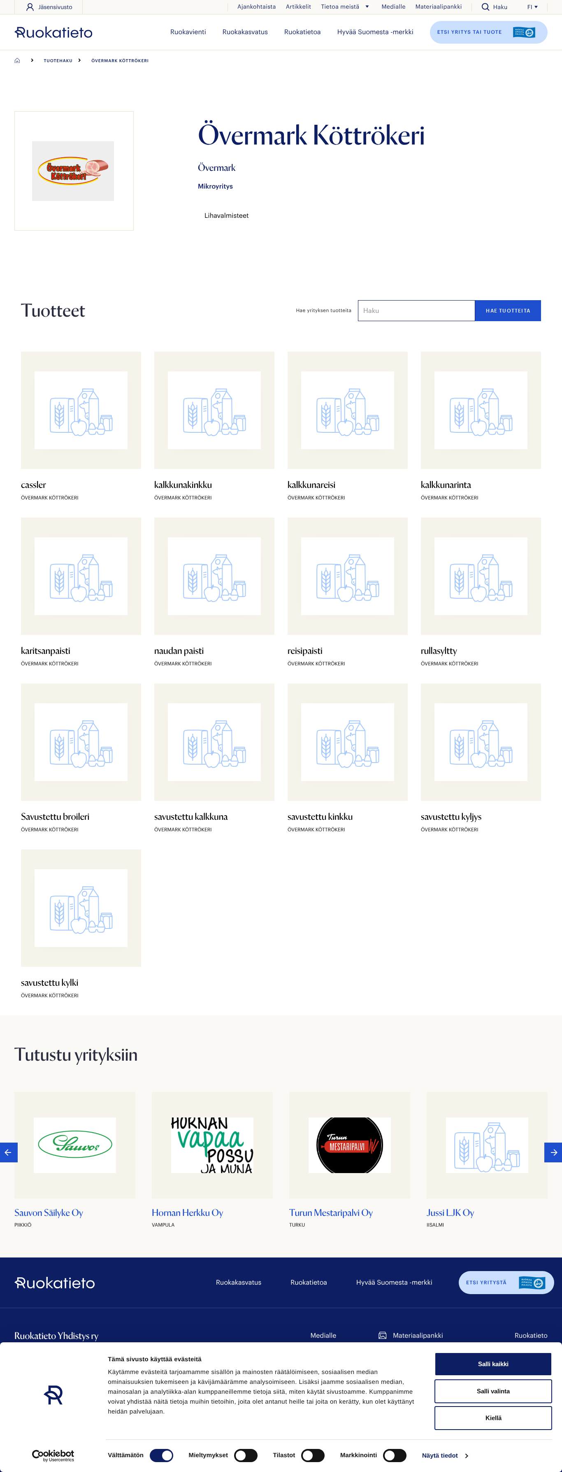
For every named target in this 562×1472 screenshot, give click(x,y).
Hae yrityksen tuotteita (324, 310)
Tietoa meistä (340, 6)
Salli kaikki (493, 1363)
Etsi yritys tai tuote (470, 32)
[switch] (246, 1455)
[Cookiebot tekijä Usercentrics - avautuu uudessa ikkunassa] (53, 1456)
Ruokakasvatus (245, 32)
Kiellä (493, 1417)
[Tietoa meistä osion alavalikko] (367, 6)
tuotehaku (58, 60)
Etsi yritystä (486, 1282)
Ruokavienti (188, 32)
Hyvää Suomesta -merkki (375, 32)
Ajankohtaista (256, 6)
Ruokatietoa (302, 32)
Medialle (393, 6)
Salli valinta (493, 1391)
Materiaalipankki (439, 6)
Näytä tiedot (440, 1455)
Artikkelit (298, 6)
